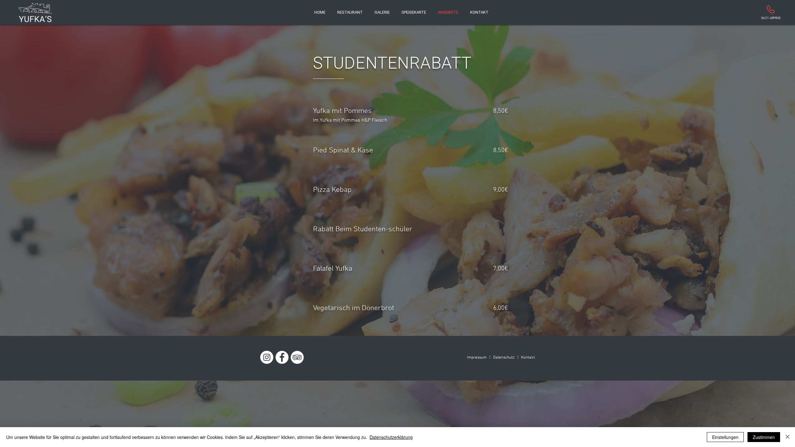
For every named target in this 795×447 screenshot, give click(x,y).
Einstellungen (725, 437)
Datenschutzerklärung (391, 437)
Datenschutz (504, 357)
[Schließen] (787, 437)
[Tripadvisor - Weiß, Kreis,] (297, 357)
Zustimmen (764, 437)
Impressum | (478, 357)
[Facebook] (281, 357)
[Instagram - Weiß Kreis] (266, 357)
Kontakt (528, 357)
